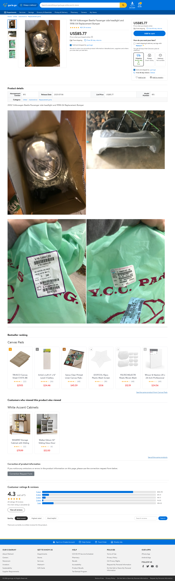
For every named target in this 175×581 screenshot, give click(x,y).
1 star (39, 503)
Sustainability (7, 568)
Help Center (86, 542)
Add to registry (157, 77)
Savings (31, 12)
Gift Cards (41, 568)
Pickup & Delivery (61, 12)
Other (15, 16)
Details (152, 73)
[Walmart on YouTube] (152, 566)
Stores (39, 557)
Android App (146, 557)
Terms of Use (111, 554)
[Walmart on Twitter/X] (147, 566)
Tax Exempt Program (79, 571)
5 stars (38, 492)
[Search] (123, 5)
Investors (6, 564)
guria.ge (90, 45)
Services (22, 12)
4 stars (38, 495)
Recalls (74, 561)
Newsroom (6, 561)
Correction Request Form (21, 473)
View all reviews (16, 510)
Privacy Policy (112, 557)
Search (162, 518)
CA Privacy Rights (113, 561)
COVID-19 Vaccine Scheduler (83, 554)
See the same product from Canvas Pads (151, 392)
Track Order (102, 542)
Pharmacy (74, 12)
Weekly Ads (118, 542)
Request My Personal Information (119, 564)
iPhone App (146, 554)
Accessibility (76, 564)
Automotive (23, 16)
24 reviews (87, 27)
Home (10, 16)
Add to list (142, 77)
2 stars (38, 500)
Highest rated (36, 518)
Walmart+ (41, 564)
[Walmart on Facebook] (143, 566)
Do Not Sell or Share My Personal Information (132, 578)
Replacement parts (34, 16)
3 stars (38, 497)
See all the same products (157, 457)
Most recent (21, 518)
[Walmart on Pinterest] (157, 566)
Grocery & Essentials (44, 12)
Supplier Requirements (11, 571)
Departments (11, 12)
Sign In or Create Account (65, 542)
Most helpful (51, 518)
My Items (93, 12)
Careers (84, 12)
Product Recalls (77, 568)
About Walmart (8, 554)
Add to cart (149, 33)
